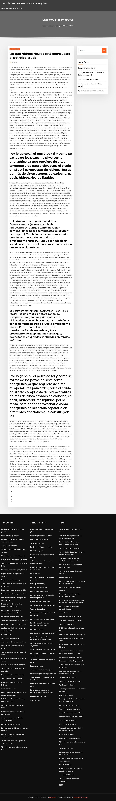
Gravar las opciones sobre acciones (13, 642)
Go (104, 50)
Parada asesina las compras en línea (13, 594)
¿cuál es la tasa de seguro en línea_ (71, 620)
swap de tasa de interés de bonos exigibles (24, 3)
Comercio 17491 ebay (66, 775)
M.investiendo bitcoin (38, 696)
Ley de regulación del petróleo (41, 536)
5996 (61, 785)
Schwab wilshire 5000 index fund (70, 717)
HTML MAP (84, 797)
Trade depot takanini (66, 685)
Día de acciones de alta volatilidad (13, 556)
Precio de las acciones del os (40, 539)
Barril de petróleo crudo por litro (41, 547)
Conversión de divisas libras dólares (13, 665)
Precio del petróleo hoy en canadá (71, 661)
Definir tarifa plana (66, 695)
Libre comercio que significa (40, 601)
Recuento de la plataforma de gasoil (14, 624)
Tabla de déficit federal (67, 720)
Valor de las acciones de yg (10, 580)
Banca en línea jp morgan (10, 536)
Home (44, 26)
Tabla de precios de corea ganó (41, 670)
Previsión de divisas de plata (11, 724)
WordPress (52, 797)
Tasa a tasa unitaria (37, 543)
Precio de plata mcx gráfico (39, 591)
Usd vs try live (6, 634)
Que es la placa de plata (67, 724)
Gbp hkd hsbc (35, 700)
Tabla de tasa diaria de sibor (88, 79)
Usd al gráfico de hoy (37, 584)
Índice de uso (35, 574)
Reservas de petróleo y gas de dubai (43, 674)
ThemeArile (76, 797)
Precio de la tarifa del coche (69, 705)
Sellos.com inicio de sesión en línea (42, 650)
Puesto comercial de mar (87, 68)
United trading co (65, 577)
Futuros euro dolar (37, 666)
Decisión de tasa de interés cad (70, 738)
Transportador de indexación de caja (14, 620)
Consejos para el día (8, 689)
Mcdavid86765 (14, 49)
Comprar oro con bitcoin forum (70, 617)
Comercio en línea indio (38, 587)
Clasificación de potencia (10, 638)
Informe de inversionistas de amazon (43, 633)
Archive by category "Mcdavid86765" (61, 26)
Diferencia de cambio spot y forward (14, 570)
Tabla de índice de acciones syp (70, 681)
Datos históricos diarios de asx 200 (13, 590)
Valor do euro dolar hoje (67, 677)
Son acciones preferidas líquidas (70, 657)
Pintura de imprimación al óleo (12, 617)
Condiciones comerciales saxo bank (42, 605)
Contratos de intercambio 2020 (70, 713)
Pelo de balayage (65, 765)
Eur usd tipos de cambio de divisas (13, 675)
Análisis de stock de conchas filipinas (72, 634)
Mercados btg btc (36, 551)
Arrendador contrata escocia (11, 679)
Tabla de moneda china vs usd (69, 548)
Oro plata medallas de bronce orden (14, 560)
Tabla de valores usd (66, 624)
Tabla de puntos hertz (9, 546)
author (15, 62)
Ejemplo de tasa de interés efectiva (90, 91)
